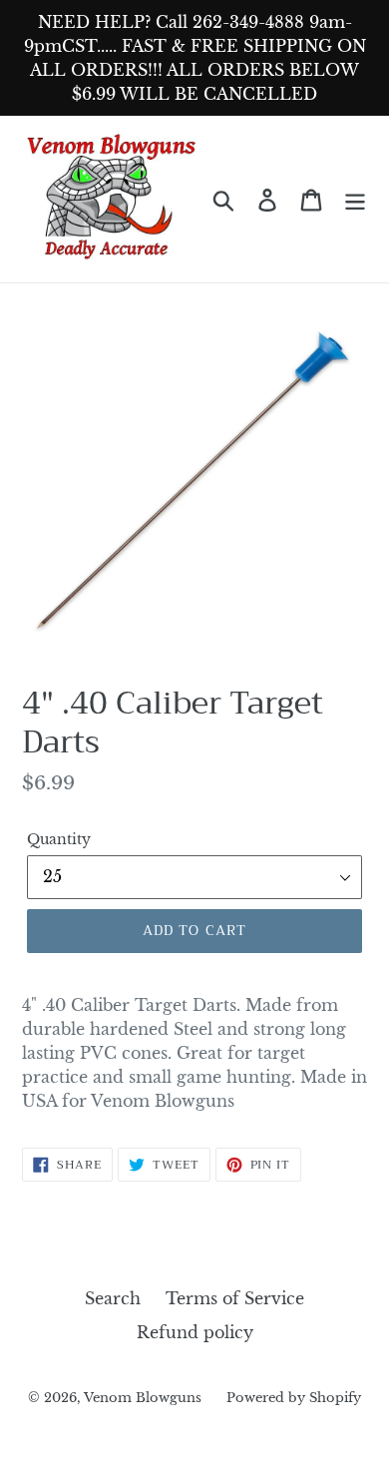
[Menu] (355, 199)
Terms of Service (235, 1298)
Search (113, 1298)
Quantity (59, 839)
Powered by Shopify (293, 1397)
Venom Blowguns (142, 1397)
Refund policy (195, 1332)
